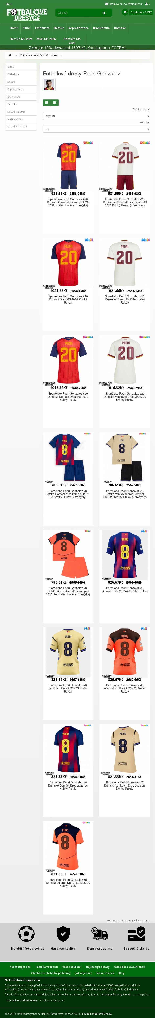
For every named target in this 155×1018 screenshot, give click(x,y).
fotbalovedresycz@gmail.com (125, 4)
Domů (14, 28)
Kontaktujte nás (20, 967)
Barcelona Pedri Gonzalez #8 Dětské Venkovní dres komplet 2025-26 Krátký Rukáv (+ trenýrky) (125, 494)
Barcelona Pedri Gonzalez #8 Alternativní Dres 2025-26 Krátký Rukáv (125, 688)
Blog (121, 973)
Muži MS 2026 (46, 39)
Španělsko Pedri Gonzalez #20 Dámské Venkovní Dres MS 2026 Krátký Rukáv (125, 396)
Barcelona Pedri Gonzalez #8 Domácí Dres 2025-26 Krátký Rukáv (125, 589)
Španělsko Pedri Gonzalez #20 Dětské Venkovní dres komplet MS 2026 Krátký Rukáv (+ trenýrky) (125, 202)
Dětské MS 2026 (21, 39)
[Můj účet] (147, 4)
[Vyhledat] (103, 13)
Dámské (120, 28)
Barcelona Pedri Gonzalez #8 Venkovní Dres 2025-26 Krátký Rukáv (68, 688)
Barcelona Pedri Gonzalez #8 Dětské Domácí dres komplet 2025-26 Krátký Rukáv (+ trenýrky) (68, 494)
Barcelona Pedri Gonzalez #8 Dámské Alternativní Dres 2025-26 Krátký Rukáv (68, 883)
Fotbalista (42, 28)
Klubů (27, 28)
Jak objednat (83, 973)
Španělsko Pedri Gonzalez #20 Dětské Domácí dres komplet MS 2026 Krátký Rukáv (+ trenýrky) (68, 202)
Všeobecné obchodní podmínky (51, 973)
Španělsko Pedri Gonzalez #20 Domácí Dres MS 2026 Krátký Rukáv (68, 299)
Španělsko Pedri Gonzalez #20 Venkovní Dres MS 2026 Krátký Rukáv (125, 299)
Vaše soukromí (71, 967)
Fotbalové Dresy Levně (115, 994)
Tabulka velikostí (46, 967)
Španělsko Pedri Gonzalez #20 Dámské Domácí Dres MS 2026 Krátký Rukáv (68, 396)
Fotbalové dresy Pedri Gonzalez (38, 55)
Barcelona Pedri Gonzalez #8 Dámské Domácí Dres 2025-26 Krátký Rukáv (68, 785)
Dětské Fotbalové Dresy (22, 1000)
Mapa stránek (105, 973)
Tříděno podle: (141, 109)
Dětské (59, 28)
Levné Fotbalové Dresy (96, 1014)
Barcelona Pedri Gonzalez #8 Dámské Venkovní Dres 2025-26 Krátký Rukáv (125, 785)
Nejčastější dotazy (98, 967)
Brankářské (101, 28)
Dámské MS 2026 (72, 41)
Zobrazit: (145, 122)
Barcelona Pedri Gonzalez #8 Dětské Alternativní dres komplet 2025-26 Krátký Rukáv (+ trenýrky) (68, 591)
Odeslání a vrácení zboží (130, 967)
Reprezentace (78, 28)
